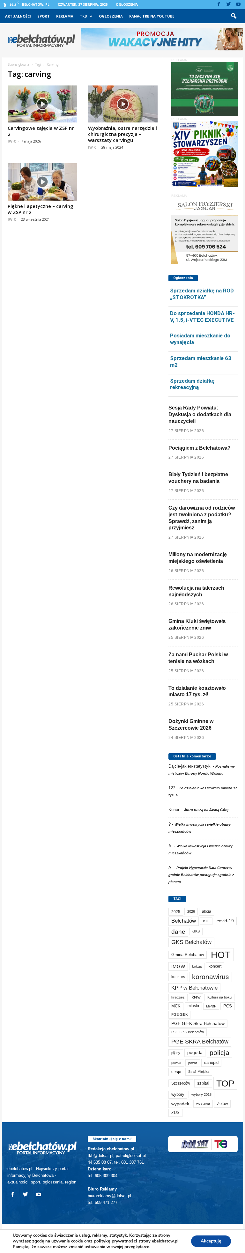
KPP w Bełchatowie (194, 988)
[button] (233, 16)
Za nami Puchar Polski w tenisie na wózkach (198, 658)
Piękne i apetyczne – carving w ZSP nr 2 (40, 209)
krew (196, 997)
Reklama (64, 16)
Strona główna (18, 64)
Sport (43, 16)
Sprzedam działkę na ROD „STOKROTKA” (202, 293)
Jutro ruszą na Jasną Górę (206, 810)
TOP (225, 1083)
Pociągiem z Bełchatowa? (199, 448)
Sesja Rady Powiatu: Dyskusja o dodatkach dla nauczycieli (199, 414)
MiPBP (211, 1006)
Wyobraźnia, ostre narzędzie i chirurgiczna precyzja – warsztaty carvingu (122, 134)
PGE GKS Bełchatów (187, 1032)
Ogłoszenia (127, 4)
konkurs (178, 977)
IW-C (12, 141)
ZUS (175, 1112)
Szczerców (180, 1083)
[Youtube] (238, 4)
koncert (215, 966)
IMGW (178, 966)
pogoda (195, 1052)
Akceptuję (211, 1241)
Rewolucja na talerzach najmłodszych (196, 591)
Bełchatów (183, 921)
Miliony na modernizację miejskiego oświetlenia (197, 558)
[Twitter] (228, 4)
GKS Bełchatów (191, 942)
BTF (206, 921)
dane (178, 931)
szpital (203, 1083)
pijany (175, 1053)
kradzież (178, 997)
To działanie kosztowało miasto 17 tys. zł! (197, 691)
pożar (192, 1063)
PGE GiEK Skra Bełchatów (198, 1023)
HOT (221, 954)
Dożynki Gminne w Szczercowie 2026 (190, 725)
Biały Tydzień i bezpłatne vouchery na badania (198, 478)
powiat (176, 1063)
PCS (227, 1006)
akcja (206, 911)
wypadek (180, 1103)
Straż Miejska (198, 1071)
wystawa (203, 1103)
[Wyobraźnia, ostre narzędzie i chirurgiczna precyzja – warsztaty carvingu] (123, 103)
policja (219, 1052)
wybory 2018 (201, 1094)
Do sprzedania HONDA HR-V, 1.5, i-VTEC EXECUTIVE (202, 316)
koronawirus (210, 976)
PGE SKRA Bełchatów (199, 1041)
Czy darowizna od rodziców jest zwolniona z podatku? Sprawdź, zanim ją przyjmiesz (201, 517)
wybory (177, 1094)
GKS (196, 931)
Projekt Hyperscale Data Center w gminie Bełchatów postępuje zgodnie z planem (201, 875)
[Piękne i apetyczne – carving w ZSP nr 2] (42, 181)
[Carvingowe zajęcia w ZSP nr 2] (42, 103)
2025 (175, 912)
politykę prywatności (115, 1241)
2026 (191, 911)
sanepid (211, 1062)
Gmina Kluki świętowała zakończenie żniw (197, 624)
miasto (193, 1006)
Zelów (222, 1103)
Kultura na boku (219, 997)
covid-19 (225, 920)
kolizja (197, 966)
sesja (176, 1071)
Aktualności (18, 16)
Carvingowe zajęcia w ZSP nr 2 (41, 131)
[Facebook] (218, 4)
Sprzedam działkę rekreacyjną (192, 384)
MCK (176, 1006)
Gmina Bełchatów (187, 954)
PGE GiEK (179, 1014)
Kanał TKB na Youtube (151, 16)
